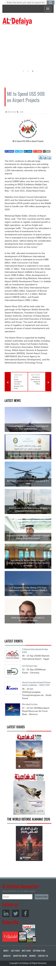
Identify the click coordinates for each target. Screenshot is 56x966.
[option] (27, 47)
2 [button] (28, 71)
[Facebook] (25, 913)
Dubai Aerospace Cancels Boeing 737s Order (18, 384)
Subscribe (19, 934)
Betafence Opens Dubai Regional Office (35, 380)
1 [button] (23, 71)
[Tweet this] (19, 150)
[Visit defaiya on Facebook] (9, 150)
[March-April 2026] (29, 752)
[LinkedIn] (6, 913)
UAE (21, 112)
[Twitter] (15, 913)
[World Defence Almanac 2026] (29, 843)
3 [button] (32, 71)
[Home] (17, 21)
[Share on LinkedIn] (28, 150)
